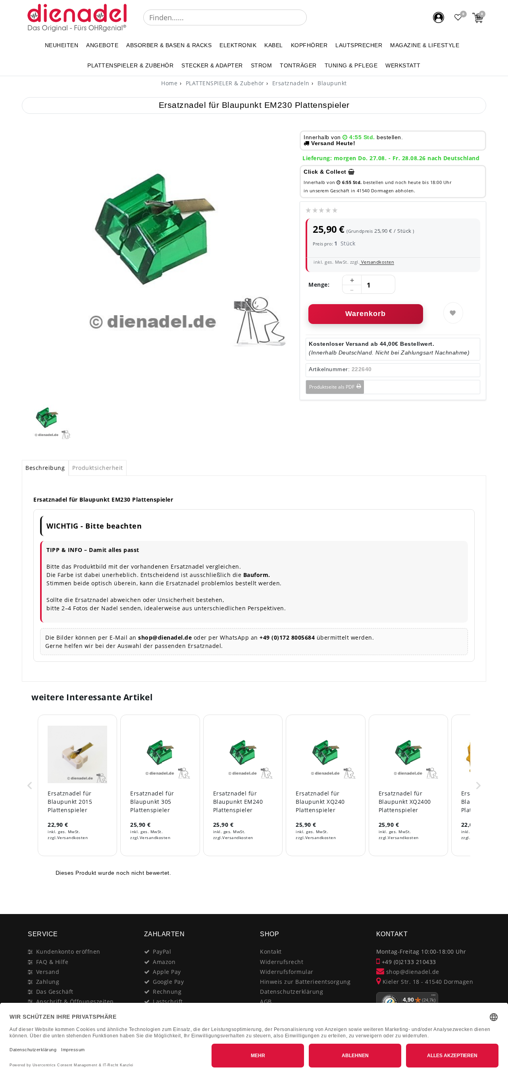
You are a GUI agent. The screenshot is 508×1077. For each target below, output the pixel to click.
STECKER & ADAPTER (212, 65)
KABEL (273, 45)
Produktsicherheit (97, 467)
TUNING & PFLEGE (351, 65)
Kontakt (271, 951)
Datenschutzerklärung (291, 991)
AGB (266, 1001)
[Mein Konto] (438, 17)
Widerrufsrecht (281, 962)
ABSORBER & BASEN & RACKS (169, 45)
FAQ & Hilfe (52, 962)
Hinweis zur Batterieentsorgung (305, 981)
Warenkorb (365, 314)
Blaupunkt (331, 83)
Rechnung (167, 991)
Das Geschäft (54, 991)
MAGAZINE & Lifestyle (424, 45)
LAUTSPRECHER (358, 45)
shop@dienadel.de (411, 971)
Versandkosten (377, 262)
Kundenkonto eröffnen (68, 951)
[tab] (45, 468)
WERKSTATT (403, 65)
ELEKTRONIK (237, 45)
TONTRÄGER (298, 65)
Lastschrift (168, 1001)
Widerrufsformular (287, 971)
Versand (48, 971)
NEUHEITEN (62, 45)
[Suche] (312, 17)
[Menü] (433, 997)
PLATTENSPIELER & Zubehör (130, 65)
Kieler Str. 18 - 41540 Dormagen (427, 981)
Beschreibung (45, 467)
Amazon (164, 962)
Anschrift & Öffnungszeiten (75, 1001)
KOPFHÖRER (309, 45)
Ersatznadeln (290, 83)
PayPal (162, 951)
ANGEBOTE (102, 45)
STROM (261, 65)
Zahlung (48, 981)
